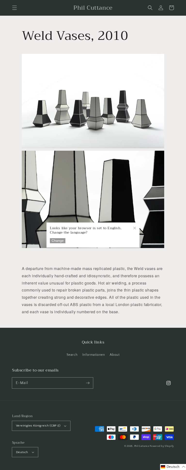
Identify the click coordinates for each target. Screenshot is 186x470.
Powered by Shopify (162, 446)
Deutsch (22, 452)
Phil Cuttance (142, 446)
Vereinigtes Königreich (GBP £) (38, 425)
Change (58, 241)
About (114, 355)
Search (72, 355)
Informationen (93, 355)
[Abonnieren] (87, 382)
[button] (14, 7)
